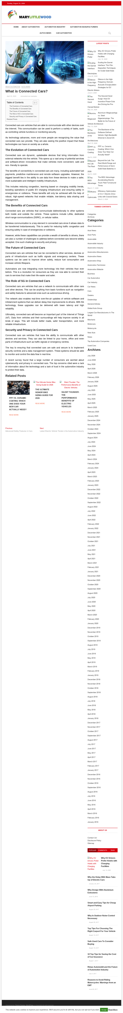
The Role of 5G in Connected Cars (21, 114)
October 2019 (93, 636)
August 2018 (92, 696)
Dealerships (92, 299)
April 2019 (91, 662)
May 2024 (91, 450)
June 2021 (92, 550)
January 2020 (93, 623)
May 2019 (91, 658)
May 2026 (91, 364)
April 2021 (91, 558)
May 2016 (91, 804)
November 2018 (94, 683)
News (90, 337)
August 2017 (92, 740)
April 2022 (91, 519)
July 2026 (91, 355)
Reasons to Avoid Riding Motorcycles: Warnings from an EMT (102, 982)
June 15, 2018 (93, 896)
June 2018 (92, 705)
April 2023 (91, 472)
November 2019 (94, 632)
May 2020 (91, 606)
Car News (91, 286)
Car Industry (92, 282)
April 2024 (91, 455)
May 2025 (91, 398)
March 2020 (92, 614)
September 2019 (94, 640)
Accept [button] (103, 1010)
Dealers (91, 295)
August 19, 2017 (94, 935)
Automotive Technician (96, 265)
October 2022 (93, 498)
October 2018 (93, 688)
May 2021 (91, 554)
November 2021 (94, 537)
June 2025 (92, 394)
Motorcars (92, 324)
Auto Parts (92, 234)
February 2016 (93, 817)
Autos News (45, 33)
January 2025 (93, 416)
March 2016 (92, 813)
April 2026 (91, 368)
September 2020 (94, 588)
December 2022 (94, 489)
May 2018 (91, 709)
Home (16, 27)
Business (91, 273)
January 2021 (93, 571)
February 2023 (93, 480)
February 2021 (93, 567)
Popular (92, 850)
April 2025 (91, 403)
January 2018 (93, 718)
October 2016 (93, 783)
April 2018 (91, 714)
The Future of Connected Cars (19, 111)
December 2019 (94, 627)
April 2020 (91, 610)
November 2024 (94, 424)
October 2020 (93, 584)
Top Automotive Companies (98, 341)
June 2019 (92, 653)
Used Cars (92, 345)
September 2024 (94, 433)
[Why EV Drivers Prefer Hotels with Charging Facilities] (93, 858)
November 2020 (94, 580)
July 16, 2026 (106, 870)
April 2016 (91, 809)
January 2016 (93, 822)
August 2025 (92, 386)
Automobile (92, 239)
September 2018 (94, 692)
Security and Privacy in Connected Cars (23, 116)
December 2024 (94, 420)
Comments (102, 850)
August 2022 (92, 506)
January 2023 (93, 485)
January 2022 (93, 528)
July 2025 (91, 390)
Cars (89, 291)
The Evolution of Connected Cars (20, 106)
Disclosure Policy (94, 840)
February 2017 (93, 765)
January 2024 (93, 467)
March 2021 (92, 563)
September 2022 (94, 502)
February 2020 (93, 619)
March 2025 (92, 407)
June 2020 (92, 601)
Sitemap (91, 843)
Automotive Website (95, 269)
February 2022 (93, 524)
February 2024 (93, 463)
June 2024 (92, 446)
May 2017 (91, 752)
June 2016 (92, 800)
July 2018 (91, 701)
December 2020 (94, 575)
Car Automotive (64, 33)
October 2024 (93, 429)
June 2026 (92, 360)
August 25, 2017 (94, 909)
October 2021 (93, 541)
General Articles (94, 304)
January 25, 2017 (94, 884)
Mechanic (91, 319)
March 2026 (92, 373)
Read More (112, 1009)
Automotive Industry (55, 27)
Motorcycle (92, 328)
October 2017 (93, 731)
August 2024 (92, 437)
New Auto (91, 332)
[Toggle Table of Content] (34, 103)
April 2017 (91, 757)
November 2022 (94, 493)
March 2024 (92, 459)
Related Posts (12, 119)
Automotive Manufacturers (84, 27)
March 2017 (92, 761)
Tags (113, 850)
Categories (92, 214)
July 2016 (91, 796)
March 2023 (92, 476)
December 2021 (94, 532)
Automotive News (94, 256)
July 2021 (91, 545)
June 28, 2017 (93, 989)
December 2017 (94, 722)
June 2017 (92, 748)
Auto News (25, 86)
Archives (91, 217)
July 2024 (91, 442)
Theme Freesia (20, 1005)
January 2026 (93, 381)
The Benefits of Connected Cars (20, 108)
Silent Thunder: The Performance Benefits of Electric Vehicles (70, 399)
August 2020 (92, 593)
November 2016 (94, 778)
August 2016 (92, 791)
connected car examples (29, 96)
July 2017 (91, 744)
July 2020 (91, 597)
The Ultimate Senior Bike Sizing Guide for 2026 (44, 393)
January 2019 (93, 675)
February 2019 (93, 671)
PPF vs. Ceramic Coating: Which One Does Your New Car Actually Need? (18, 404)
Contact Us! (92, 837)
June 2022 (92, 515)
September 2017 (94, 735)
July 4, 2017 (92, 973)
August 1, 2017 (93, 961)
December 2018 (94, 679)
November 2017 (94, 727)
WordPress (29, 1005)
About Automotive (31, 27)
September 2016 (94, 787)
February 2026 (93, 377)
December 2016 (94, 774)
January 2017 (93, 770)
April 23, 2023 (11, 96)
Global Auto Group (95, 308)
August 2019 (92, 645)
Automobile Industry (95, 243)
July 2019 (91, 649)
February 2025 (93, 411)
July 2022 (91, 511)
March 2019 (92, 666)
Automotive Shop (94, 260)
